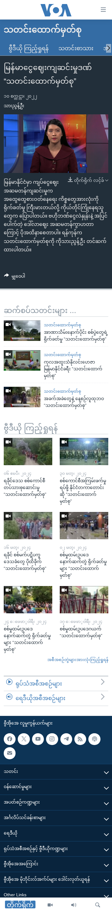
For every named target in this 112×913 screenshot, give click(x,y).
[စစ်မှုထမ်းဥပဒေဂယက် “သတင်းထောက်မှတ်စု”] (84, 599)
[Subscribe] (10, 753)
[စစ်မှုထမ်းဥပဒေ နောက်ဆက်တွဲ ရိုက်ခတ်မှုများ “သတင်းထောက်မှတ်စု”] (84, 525)
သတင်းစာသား (75, 48)
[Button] (14, 277)
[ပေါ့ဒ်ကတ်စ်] (94, 739)
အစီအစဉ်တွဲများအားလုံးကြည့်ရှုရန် (77, 659)
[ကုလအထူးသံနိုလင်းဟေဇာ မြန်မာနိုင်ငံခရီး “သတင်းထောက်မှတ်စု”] (22, 360)
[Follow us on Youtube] (38, 739)
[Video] (50, 905)
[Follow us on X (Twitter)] (24, 739)
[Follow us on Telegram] (66, 739)
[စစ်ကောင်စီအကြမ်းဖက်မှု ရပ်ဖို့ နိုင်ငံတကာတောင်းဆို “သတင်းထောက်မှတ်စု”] (84, 451)
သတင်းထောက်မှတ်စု (62, 325)
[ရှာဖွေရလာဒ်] (97, 905)
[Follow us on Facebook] (10, 739)
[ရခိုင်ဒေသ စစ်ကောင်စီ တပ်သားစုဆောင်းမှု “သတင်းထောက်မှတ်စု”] (28, 451)
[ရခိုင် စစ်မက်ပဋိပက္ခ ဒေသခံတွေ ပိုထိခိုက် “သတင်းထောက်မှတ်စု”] (28, 525)
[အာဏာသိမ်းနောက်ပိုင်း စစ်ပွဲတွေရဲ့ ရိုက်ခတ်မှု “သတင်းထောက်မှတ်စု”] (22, 330)
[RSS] (80, 739)
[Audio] (73, 905)
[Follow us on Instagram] (52, 739)
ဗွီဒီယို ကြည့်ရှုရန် (29, 48)
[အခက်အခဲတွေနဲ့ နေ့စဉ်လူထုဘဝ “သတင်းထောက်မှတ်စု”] (22, 397)
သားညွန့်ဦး (14, 105)
